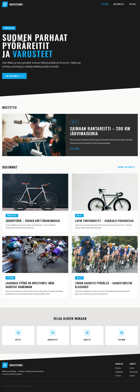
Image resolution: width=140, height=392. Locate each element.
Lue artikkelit (12, 75)
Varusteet (134, 372)
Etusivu (105, 4)
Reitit (132, 368)
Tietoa (132, 4)
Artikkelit (118, 4)
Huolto (132, 375)
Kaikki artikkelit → (128, 167)
